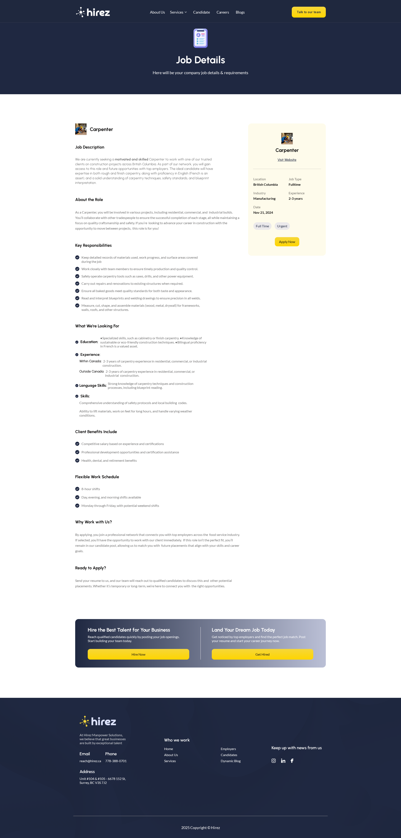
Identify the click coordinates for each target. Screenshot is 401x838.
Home (168, 749)
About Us (171, 755)
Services (170, 761)
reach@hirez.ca (90, 761)
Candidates (229, 755)
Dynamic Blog (231, 761)
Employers (228, 749)
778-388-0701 (116, 761)
